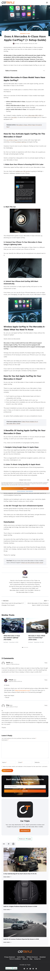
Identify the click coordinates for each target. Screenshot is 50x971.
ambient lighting (21, 142)
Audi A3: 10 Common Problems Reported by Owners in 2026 (21, 939)
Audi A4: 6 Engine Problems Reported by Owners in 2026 (20, 906)
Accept (25, 488)
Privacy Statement (29, 491)
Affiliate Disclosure (32, 957)
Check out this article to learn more (32, 562)
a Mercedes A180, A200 (35, 115)
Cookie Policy (21, 957)
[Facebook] (24, 968)
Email (20, 762)
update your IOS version (22, 171)
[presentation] (13, 625)
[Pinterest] (33, 968)
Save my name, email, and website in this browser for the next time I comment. (25, 766)
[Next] (46, 632)
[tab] (22, 647)
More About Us (25, 830)
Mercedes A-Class (25, 33)
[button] (48, 480)
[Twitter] (27, 968)
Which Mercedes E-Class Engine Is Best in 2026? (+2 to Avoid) (38, 603)
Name (4, 762)
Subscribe (25, 791)
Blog (31, 959)
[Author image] (13, 43)
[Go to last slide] (4, 632)
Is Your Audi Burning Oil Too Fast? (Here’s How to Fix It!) (20, 873)
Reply (46, 662)
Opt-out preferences (21, 491)
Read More (7, 876)
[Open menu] (46, 2)
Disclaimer (43, 957)
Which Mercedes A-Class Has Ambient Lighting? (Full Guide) (12, 637)
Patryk (17, 43)
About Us (25, 959)
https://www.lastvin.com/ (22, 690)
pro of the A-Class (11, 140)
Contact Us (37, 959)
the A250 (14, 117)
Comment (5, 740)
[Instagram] (30, 968)
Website (37, 762)
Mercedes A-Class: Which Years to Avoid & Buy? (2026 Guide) (36, 637)
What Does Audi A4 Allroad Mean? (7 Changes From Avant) (13, 603)
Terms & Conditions (15, 959)
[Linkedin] (36, 968)
